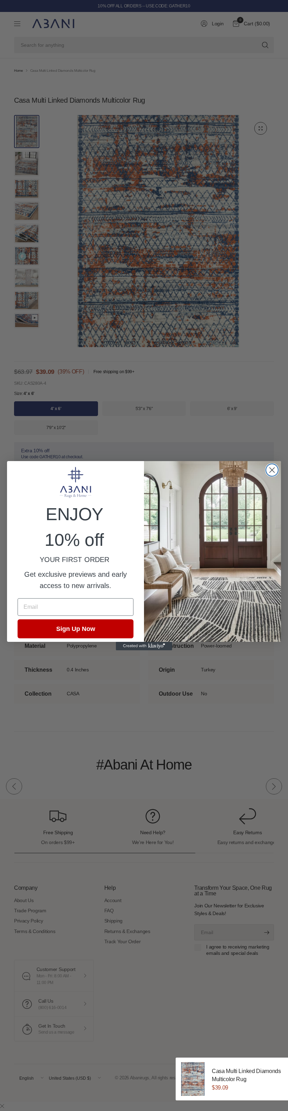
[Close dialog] (272, 470)
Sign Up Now (75, 628)
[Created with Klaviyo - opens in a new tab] (144, 646)
